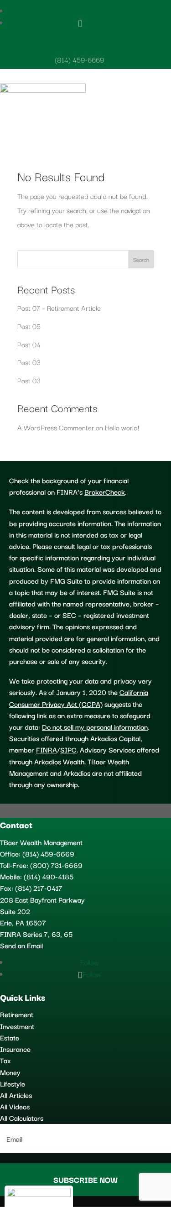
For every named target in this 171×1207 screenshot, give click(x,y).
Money (10, 1071)
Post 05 (29, 325)
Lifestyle (12, 1083)
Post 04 (29, 344)
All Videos (15, 1106)
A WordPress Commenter (55, 427)
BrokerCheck (104, 491)
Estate (9, 1037)
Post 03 (29, 361)
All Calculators (21, 1117)
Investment (17, 1025)
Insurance (15, 1048)
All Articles (16, 1094)
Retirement (16, 1013)
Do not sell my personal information (95, 726)
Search (141, 259)
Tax (5, 1060)
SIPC (68, 749)
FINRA (46, 749)
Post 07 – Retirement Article (59, 307)
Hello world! (122, 427)
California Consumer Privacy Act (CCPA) (78, 697)
